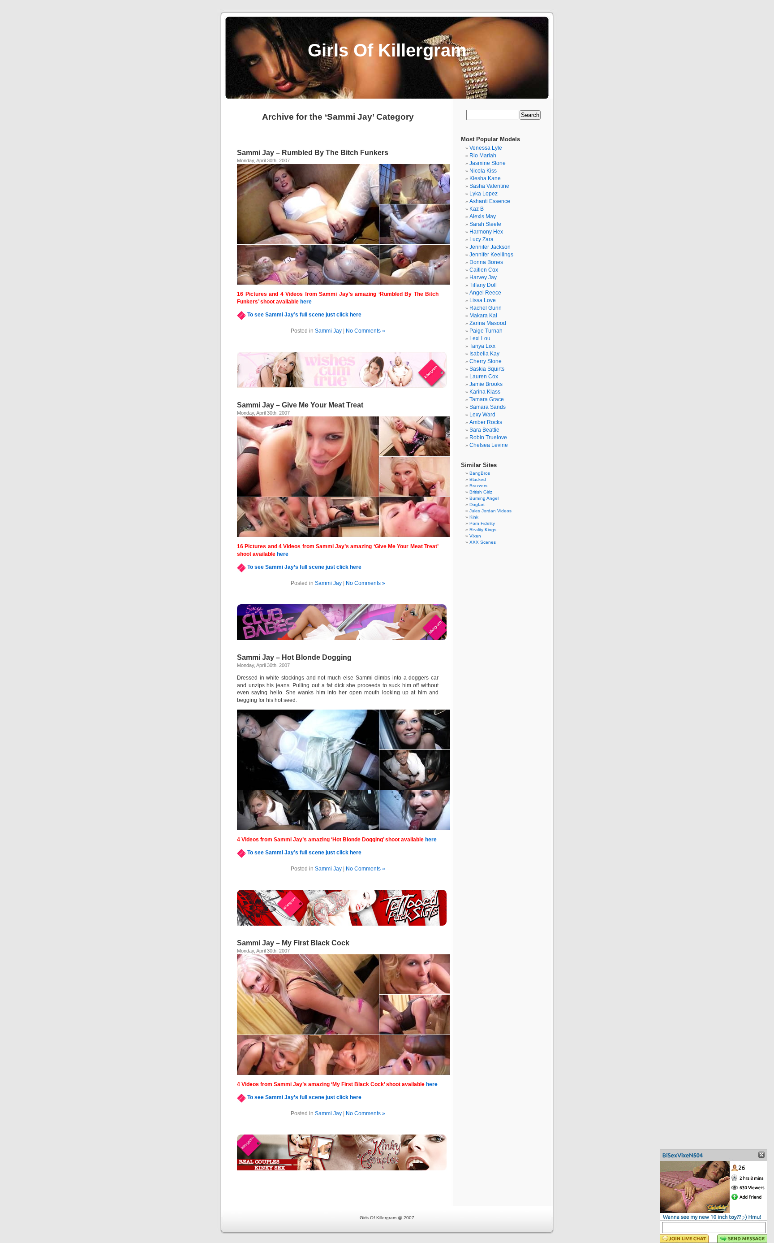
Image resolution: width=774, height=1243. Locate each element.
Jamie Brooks (486, 384)
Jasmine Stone (487, 163)
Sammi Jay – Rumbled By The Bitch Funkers (312, 152)
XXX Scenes (482, 542)
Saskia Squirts (486, 369)
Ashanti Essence (489, 201)
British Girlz (480, 491)
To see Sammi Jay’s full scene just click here (304, 315)
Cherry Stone (485, 361)
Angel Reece (485, 293)
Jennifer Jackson (490, 247)
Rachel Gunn (485, 308)
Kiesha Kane (485, 178)
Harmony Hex (486, 232)
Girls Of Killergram (387, 50)
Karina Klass (484, 392)
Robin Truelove (488, 437)
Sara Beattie (484, 430)
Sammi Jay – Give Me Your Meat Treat (300, 405)
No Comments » (365, 331)
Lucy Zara (481, 239)
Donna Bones (486, 262)
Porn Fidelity (482, 523)
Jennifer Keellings (491, 254)
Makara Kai (483, 315)
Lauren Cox (483, 376)
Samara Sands (487, 407)
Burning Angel (484, 498)
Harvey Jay (483, 277)
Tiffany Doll (483, 285)
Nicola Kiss (483, 171)
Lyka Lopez (483, 194)
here (306, 302)
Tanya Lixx (482, 346)
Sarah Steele (485, 224)
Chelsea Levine (488, 445)
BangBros (479, 473)
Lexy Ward (482, 414)
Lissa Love (482, 300)
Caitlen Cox (483, 270)
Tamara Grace (486, 399)
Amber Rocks (485, 422)
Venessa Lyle (485, 148)
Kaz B (476, 209)
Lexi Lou (479, 338)
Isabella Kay (484, 354)
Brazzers (478, 485)
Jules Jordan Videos (490, 510)
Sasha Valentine (489, 186)
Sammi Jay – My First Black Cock (293, 943)
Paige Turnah (486, 331)
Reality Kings (482, 529)
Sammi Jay (328, 331)
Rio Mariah (482, 155)
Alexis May (482, 216)
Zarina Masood (487, 323)
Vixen (475, 535)
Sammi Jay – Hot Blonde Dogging (294, 657)
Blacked (477, 479)
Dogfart (477, 504)
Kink (473, 517)
